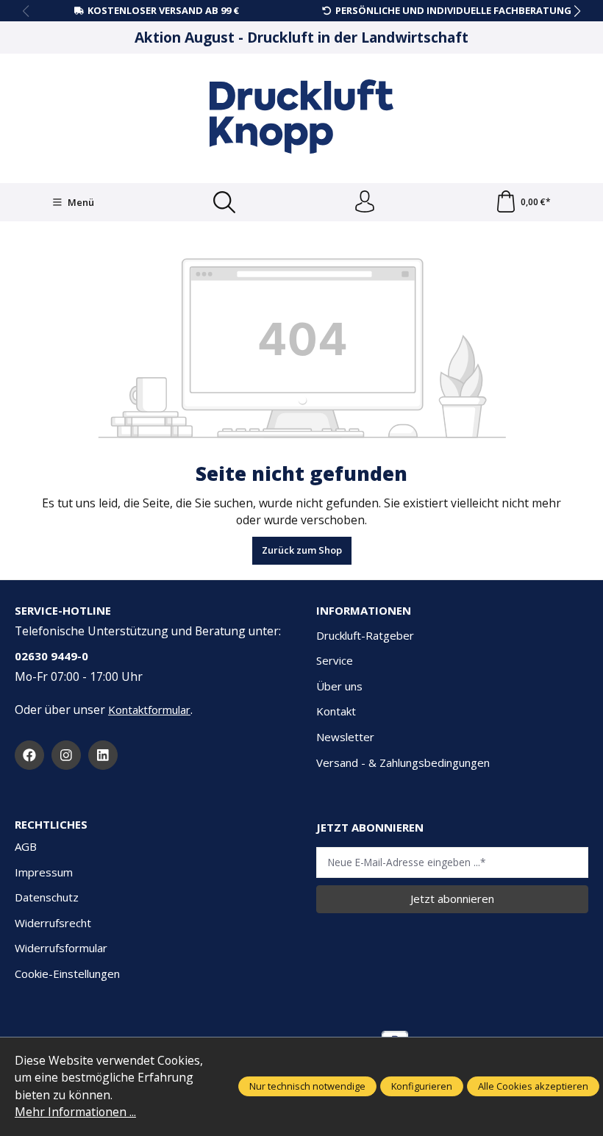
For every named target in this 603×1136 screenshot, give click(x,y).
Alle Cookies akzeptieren (533, 1086)
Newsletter (345, 736)
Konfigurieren (421, 1086)
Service (334, 660)
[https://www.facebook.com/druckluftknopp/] (29, 755)
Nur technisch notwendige (307, 1086)
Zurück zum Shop (302, 550)
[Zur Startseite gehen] (301, 116)
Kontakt (336, 711)
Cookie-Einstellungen (67, 973)
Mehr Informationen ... (75, 1112)
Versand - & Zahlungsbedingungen (403, 762)
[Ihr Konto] (365, 202)
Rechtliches (51, 824)
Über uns (339, 686)
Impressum (44, 872)
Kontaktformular (149, 709)
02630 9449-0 (51, 656)
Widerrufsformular (61, 947)
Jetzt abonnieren (452, 898)
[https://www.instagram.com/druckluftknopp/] (66, 755)
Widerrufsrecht (53, 922)
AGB (26, 846)
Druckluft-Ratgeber (365, 635)
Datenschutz (47, 897)
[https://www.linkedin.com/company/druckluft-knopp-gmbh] (103, 755)
